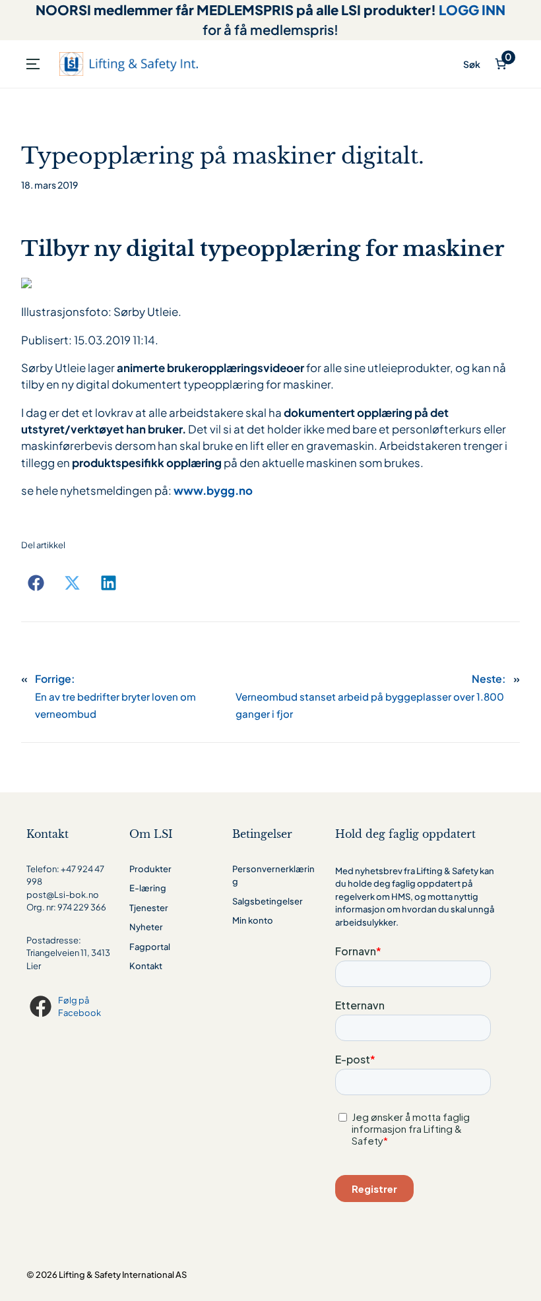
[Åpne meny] (33, 64)
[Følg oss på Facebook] (42, 1006)
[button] (36, 583)
